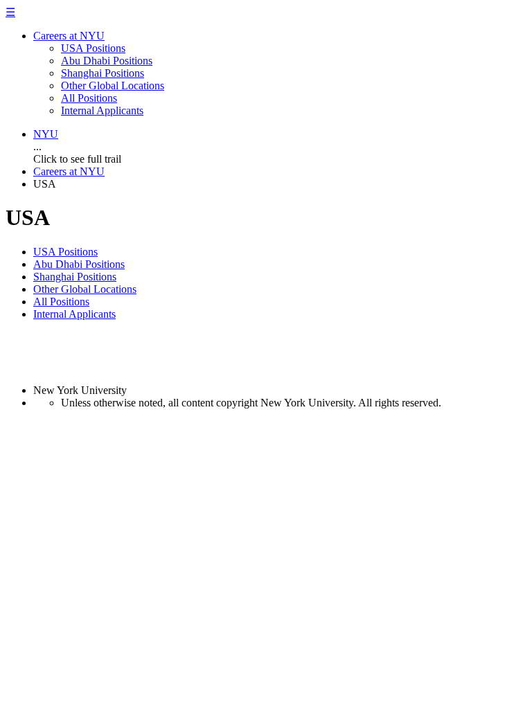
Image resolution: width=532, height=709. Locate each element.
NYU (45, 134)
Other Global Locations (112, 85)
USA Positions (93, 48)
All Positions (89, 98)
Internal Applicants (102, 110)
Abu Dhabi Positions (106, 60)
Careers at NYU (69, 36)
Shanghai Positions (102, 73)
